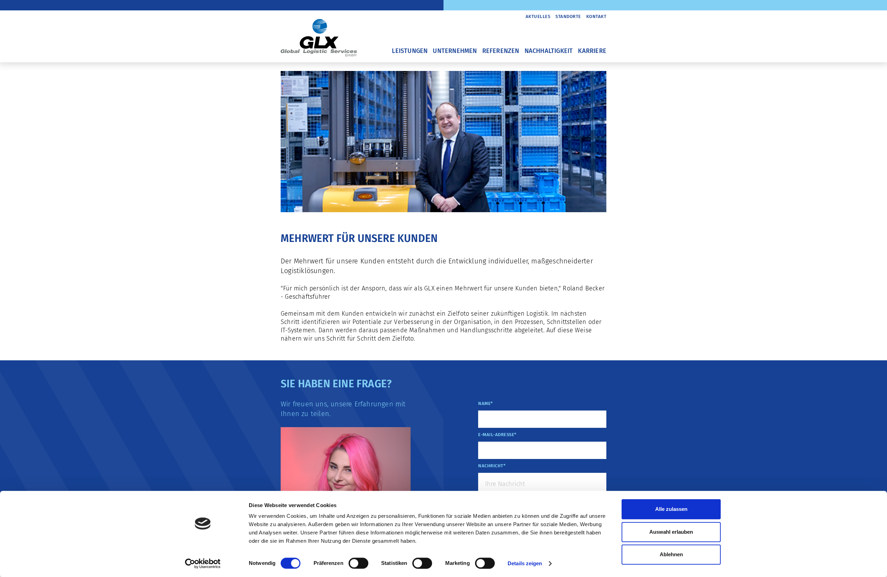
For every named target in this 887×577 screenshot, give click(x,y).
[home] (319, 33)
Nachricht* (492, 465)
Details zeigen (525, 563)
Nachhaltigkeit (549, 51)
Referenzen (500, 51)
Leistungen (410, 51)
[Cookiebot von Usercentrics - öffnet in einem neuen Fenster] (203, 563)
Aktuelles (538, 16)
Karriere (592, 51)
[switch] (358, 563)
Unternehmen (455, 51)
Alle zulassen (671, 509)
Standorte (568, 16)
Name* (485, 403)
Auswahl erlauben (671, 532)
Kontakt (596, 16)
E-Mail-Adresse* (497, 434)
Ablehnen (671, 554)
